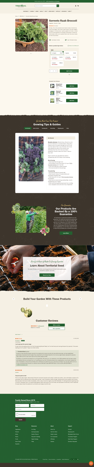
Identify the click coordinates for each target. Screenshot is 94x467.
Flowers (17, 431)
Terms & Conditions (52, 459)
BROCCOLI (22, 16)
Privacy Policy (45, 459)
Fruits (16, 439)
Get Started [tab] (27, 128)
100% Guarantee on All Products (52, 1)
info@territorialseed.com (22, 364)
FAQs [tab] (67, 128)
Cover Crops (18, 441)
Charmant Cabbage (58, 91)
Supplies (17, 444)
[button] (52, 25)
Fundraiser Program (72, 436)
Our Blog (33, 429)
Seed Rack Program (72, 439)
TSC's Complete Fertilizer (67, 177)
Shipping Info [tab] (61, 128)
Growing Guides (35, 431)
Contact (70, 429)
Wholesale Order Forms (73, 434)
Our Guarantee (54, 436)
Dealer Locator (54, 434)
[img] (18, 338)
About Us (53, 429)
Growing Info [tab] (44, 128)
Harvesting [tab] (52, 128)
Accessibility (58, 459)
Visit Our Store (54, 431)
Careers (52, 441)
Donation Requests (72, 441)
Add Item (72, 86)
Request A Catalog (35, 436)
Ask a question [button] (56, 328)
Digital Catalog (34, 439)
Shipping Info (71, 431)
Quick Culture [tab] (36, 128)
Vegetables (17, 429)
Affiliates (53, 439)
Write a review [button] (56, 325)
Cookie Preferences (65, 459)
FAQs (32, 441)
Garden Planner (35, 434)
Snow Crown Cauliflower (59, 84)
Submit (20, 419)
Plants (16, 436)
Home (16, 16)
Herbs (16, 434)
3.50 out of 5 (41, 326)
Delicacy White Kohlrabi (58, 99)
